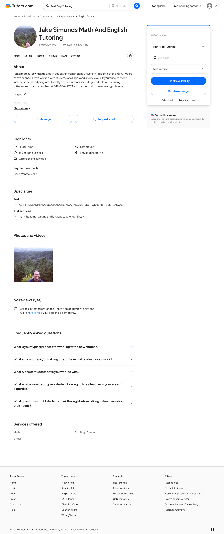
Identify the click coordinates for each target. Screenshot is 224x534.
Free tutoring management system (183, 493)
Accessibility (77, 529)
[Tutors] (19, 6)
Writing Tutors (68, 515)
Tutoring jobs (171, 482)
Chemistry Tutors (70, 504)
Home (17, 16)
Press (13, 498)
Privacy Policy (59, 529)
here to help (35, 312)
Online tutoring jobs (175, 487)
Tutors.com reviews (175, 509)
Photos (40, 55)
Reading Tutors (69, 487)
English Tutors (68, 493)
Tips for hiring (120, 482)
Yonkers (45, 16)
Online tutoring (121, 498)
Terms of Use (41, 529)
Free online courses (123, 493)
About (17, 55)
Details (28, 55)
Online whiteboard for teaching (181, 504)
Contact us (15, 504)
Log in (13, 487)
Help (12, 509)
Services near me (122, 504)
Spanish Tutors (69, 509)
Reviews (52, 55)
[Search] (137, 6)
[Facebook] (212, 529)
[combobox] (77, 6)
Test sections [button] (161, 69)
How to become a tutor (177, 498)
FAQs (64, 55)
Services (75, 55)
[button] (73, 346)
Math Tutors (30, 16)
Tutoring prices (121, 487)
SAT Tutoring (67, 498)
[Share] (130, 55)
